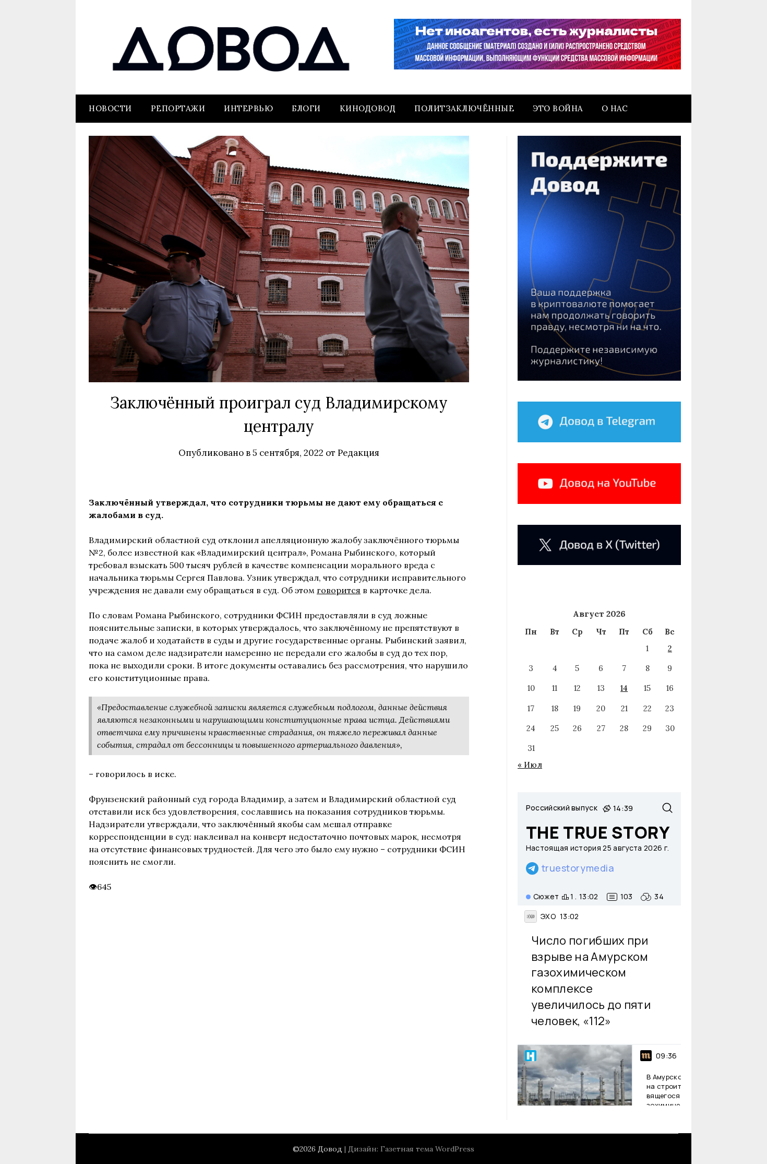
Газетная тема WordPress (427, 1149)
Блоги (306, 108)
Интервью (248, 108)
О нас (615, 108)
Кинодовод (368, 108)
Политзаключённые (464, 108)
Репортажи (178, 108)
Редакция (358, 452)
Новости (110, 108)
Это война (558, 108)
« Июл (530, 765)
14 (624, 688)
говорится (339, 590)
